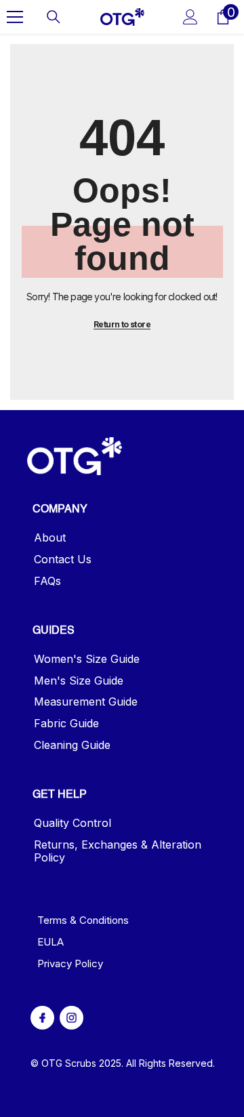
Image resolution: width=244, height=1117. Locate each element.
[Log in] (190, 16)
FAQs (47, 581)
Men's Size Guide (78, 680)
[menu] (15, 17)
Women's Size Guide (87, 659)
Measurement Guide (86, 701)
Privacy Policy (70, 963)
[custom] (42, 1018)
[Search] (53, 17)
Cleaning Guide (72, 745)
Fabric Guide (66, 723)
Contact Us (63, 559)
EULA (50, 941)
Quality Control (72, 823)
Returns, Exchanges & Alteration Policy (117, 851)
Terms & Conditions (83, 920)
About (50, 537)
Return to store (122, 324)
